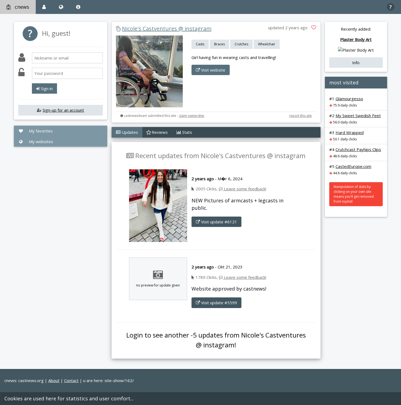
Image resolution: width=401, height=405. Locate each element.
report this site (300, 115)
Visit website (212, 70)
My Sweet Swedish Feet (358, 115)
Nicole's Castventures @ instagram (166, 28)
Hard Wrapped (350, 132)
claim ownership (191, 115)
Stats (186, 132)
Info (356, 62)
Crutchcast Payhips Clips (358, 149)
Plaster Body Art (356, 39)
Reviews (159, 132)
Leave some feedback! (244, 188)
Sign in (46, 88)
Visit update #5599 (218, 302)
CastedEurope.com (353, 166)
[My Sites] (61, 7)
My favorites (40, 131)
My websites (40, 141)
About (53, 380)
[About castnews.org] (78, 7)
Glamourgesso (349, 98)
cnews (22, 7)
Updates (129, 132)
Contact (71, 380)
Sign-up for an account (63, 110)
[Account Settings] (44, 7)
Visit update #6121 (218, 221)
